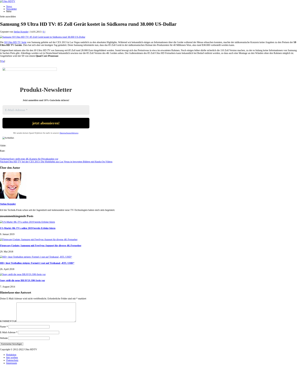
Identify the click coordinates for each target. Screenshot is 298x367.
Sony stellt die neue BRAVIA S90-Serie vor (22, 280)
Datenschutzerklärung (69, 133)
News (9, 6)
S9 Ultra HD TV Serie (15, 42)
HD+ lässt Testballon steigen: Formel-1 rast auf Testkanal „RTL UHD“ (37, 263)
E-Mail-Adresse (8, 332)
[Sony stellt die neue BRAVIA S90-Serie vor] (23, 274)
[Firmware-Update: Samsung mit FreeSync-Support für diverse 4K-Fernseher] (38, 239)
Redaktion (11, 354)
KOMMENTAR (8, 321)
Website (4, 338)
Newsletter (11, 9)
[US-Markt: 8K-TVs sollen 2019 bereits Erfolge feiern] (27, 222)
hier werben (12, 357)
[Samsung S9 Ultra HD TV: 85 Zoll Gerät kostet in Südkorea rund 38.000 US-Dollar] (42, 37)
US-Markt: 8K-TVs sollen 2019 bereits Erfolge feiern (27, 228)
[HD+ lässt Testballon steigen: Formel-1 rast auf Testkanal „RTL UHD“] (36, 257)
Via (2, 61)
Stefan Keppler (21, 31)
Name (4, 326)
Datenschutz (12, 360)
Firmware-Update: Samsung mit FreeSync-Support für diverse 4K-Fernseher (40, 245)
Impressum (11, 363)
